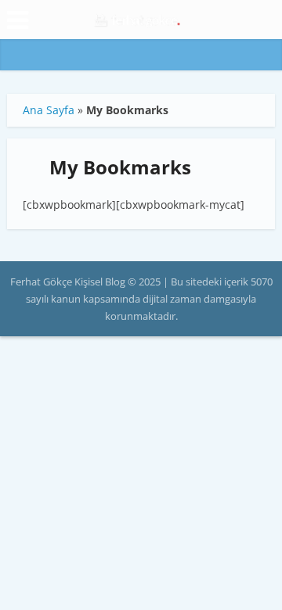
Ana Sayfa (48, 109)
